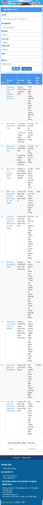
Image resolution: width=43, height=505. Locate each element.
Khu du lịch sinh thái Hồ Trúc (11, 125)
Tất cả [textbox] (5, 35)
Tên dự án (9, 81)
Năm (3, 53)
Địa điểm (30, 81)
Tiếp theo (32, 449)
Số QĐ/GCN (6, 23)
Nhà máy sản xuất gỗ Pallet (11, 264)
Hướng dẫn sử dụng (9, 468)
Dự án (4, 15)
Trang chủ (16, 457)
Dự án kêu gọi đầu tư (10, 475)
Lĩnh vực (5, 39)
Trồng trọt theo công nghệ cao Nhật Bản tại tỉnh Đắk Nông (11, 222)
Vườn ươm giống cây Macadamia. (11, 367)
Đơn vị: (4, 60)
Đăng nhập (26, 457)
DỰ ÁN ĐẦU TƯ (7, 472)
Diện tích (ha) (37, 80)
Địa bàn (5, 31)
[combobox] (21, 35)
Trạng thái (6, 45)
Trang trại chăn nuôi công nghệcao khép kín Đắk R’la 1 (10, 93)
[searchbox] (21, 57)
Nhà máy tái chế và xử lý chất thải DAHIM (11, 325)
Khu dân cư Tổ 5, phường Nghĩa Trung (11, 173)
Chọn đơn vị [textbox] (7, 64)
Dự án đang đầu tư (9, 478)
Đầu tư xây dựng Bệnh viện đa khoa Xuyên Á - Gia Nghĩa (11, 197)
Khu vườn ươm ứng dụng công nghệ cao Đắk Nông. (10, 406)
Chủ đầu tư (21, 81)
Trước (11, 449)
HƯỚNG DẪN (6, 465)
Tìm (17, 68)
